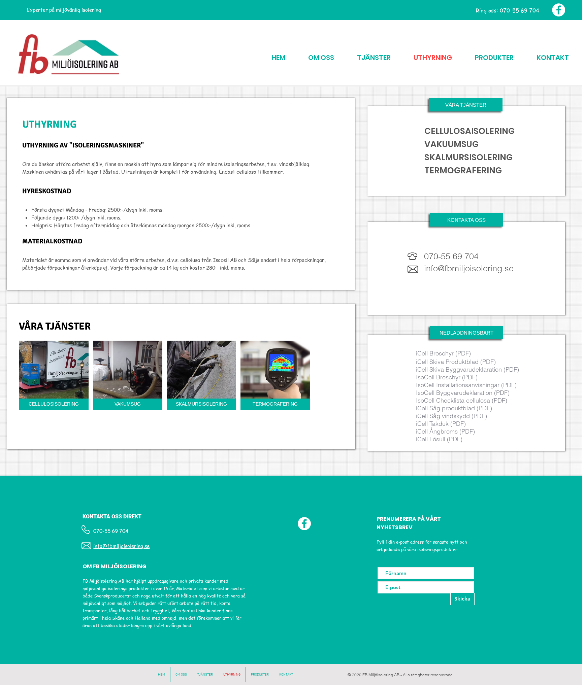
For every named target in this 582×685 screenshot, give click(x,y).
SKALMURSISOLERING (468, 157)
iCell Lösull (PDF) (439, 439)
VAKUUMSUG (451, 144)
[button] (466, 104)
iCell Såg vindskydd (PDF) (451, 416)
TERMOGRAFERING (463, 170)
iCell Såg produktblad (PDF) (454, 408)
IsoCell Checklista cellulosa (453, 400)
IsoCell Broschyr (438, 377)
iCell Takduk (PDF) (441, 423)
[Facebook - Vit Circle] (558, 9)
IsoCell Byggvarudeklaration (454, 393)
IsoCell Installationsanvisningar (457, 385)
